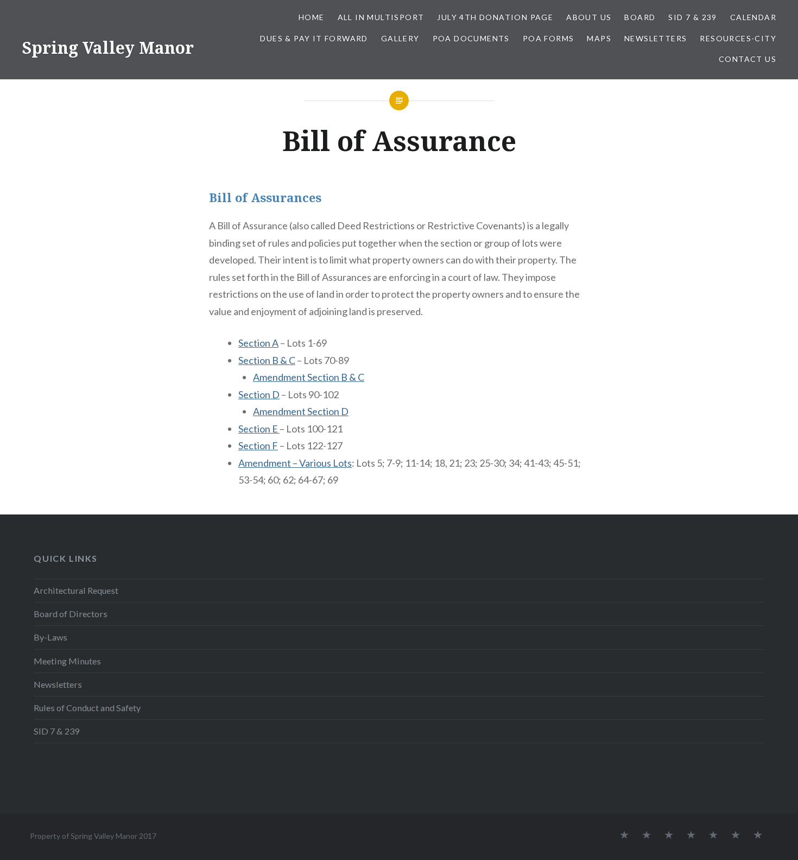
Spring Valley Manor (108, 47)
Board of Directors (70, 613)
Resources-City (738, 38)
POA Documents (471, 38)
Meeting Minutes (67, 661)
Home (312, 17)
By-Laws (50, 637)
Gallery (400, 38)
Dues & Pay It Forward (314, 38)
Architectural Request (76, 590)
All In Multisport (381, 17)
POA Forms (548, 38)
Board (639, 17)
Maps (599, 38)
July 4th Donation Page (495, 17)
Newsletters (655, 38)
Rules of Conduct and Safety (87, 707)
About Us (588, 17)
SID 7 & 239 (692, 17)
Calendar (753, 17)
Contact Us (747, 59)
